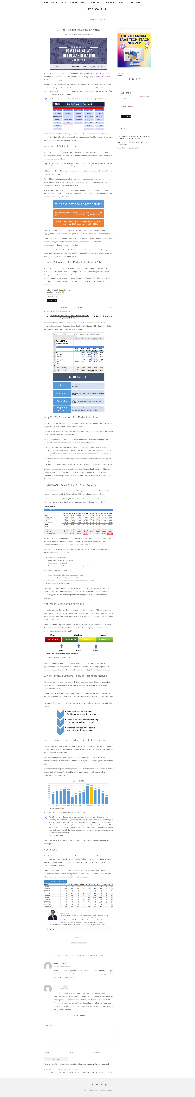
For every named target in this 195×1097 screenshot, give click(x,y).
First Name (125, 98)
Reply (64, 963)
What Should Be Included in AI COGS (130, 148)
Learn (82, 2)
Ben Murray (89, 34)
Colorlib (96, 1090)
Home (46, 2)
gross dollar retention (101, 77)
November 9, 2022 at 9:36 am (62, 989)
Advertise (110, 2)
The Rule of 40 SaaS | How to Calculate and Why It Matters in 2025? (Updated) (81, 1072)
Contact (120, 2)
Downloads (95, 2)
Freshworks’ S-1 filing (54, 813)
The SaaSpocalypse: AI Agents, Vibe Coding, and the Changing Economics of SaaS (134, 137)
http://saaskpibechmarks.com (59, 657)
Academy (73, 2)
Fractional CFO (57, 2)
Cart (132, 2)
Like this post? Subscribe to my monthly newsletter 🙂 (59, 291)
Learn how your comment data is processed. (91, 1064)
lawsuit (99, 746)
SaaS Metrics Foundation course (61, 491)
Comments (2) (78, 937)
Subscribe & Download (55, 882)
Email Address (127, 107)
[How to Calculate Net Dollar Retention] (78, 54)
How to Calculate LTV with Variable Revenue (63, 1070)
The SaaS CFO (97, 8)
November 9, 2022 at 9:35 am (62, 966)
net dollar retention (78, 943)
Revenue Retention (97, 20)
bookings (71, 250)
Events (139, 2)
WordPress (109, 1090)
